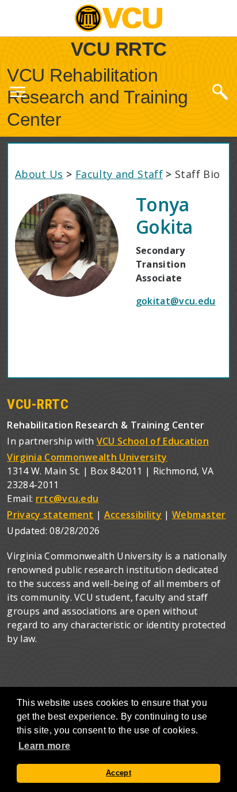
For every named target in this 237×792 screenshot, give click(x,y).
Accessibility (133, 514)
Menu (17, 94)
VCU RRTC (119, 48)
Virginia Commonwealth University (87, 457)
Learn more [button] (44, 746)
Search (219, 91)
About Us (39, 174)
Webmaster (199, 514)
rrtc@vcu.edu (67, 498)
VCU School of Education (153, 441)
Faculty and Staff (119, 174)
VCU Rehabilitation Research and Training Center (97, 97)
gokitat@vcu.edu (176, 301)
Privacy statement (50, 514)
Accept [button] (118, 773)
